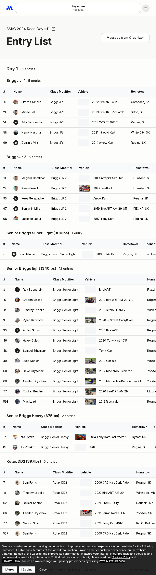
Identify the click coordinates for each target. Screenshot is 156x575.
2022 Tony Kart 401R (109, 523)
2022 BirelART (103, 188)
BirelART (105, 289)
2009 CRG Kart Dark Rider (112, 482)
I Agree (9, 569)
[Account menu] (146, 8)
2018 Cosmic (107, 361)
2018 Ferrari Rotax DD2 (110, 513)
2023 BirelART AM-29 (109, 492)
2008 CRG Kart (106, 254)
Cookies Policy (121, 557)
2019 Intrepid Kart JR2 (108, 178)
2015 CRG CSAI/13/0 (105, 122)
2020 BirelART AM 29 (113, 391)
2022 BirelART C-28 (105, 102)
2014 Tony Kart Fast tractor (108, 437)
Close (43, 569)
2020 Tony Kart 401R (113, 340)
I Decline (26, 569)
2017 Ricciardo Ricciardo (115, 371)
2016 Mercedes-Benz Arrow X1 (120, 381)
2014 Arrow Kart (102, 142)
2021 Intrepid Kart (103, 132)
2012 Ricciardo (109, 401)
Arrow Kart (100, 198)
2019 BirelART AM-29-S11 (110, 208)
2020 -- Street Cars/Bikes (116, 320)
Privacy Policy (11, 560)
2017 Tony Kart (103, 218)
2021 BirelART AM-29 (113, 310)
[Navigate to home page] (9, 8)
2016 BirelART (108, 330)
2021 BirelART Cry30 (108, 503)
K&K (92, 447)
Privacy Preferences (112, 560)
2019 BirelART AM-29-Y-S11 (117, 299)
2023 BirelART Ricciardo (108, 112)
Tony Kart (105, 350)
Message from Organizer (125, 37)
